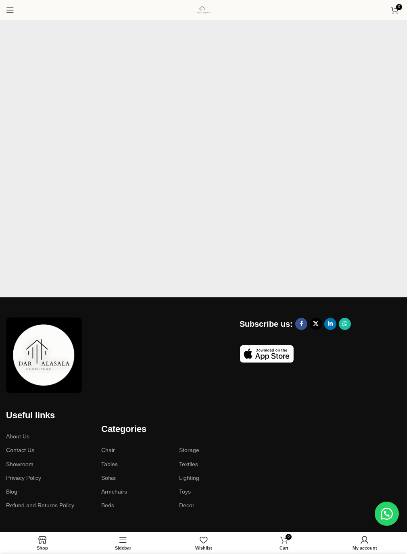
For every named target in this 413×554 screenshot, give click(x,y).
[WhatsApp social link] (345, 324)
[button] (387, 514)
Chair (108, 450)
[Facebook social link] (301, 324)
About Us (17, 436)
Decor (186, 505)
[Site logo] (204, 9)
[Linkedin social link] (330, 324)
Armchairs (114, 491)
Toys (185, 491)
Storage (189, 450)
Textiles (188, 464)
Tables (109, 464)
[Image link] (44, 354)
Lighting (189, 478)
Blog (11, 491)
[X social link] (316, 324)
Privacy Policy (23, 478)
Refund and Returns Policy (40, 505)
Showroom (19, 464)
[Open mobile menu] (10, 10)
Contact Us (20, 450)
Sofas (108, 478)
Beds (107, 505)
